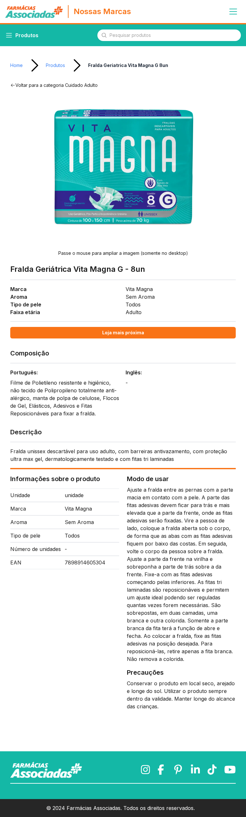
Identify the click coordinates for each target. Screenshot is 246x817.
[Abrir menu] (233, 11)
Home (16, 65)
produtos (55, 65)
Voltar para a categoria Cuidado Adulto (56, 85)
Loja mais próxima (123, 332)
